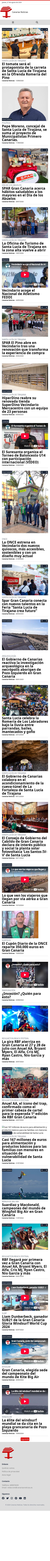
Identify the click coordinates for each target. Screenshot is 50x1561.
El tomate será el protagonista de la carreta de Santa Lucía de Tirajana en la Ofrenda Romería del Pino (24, 71)
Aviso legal (6, 1475)
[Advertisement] (25, 1536)
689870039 (14, 1485)
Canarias (5, 150)
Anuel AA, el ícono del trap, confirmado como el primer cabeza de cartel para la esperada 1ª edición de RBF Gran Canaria (25, 1110)
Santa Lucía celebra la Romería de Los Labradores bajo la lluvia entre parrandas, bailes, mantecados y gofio (25, 725)
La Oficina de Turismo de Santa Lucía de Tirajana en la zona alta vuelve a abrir (24, 246)
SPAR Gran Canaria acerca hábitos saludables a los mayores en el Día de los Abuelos (23, 193)
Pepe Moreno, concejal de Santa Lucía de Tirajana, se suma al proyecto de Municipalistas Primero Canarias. (24, 133)
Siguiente (25, 1439)
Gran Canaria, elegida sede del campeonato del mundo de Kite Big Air (25, 1373)
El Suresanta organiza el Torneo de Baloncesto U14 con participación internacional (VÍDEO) (24, 457)
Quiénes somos (8, 1468)
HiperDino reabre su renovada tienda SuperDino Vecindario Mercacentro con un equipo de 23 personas (25, 404)
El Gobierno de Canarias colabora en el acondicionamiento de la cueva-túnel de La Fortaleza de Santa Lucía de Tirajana (23, 785)
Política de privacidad (10, 1471)
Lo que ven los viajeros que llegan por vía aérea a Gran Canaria (25, 898)
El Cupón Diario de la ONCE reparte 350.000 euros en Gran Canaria (24, 947)
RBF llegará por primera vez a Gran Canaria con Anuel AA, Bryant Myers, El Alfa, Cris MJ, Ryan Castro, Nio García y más (24, 1266)
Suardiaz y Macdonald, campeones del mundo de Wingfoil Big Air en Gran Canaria (24, 1209)
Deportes (5, 260)
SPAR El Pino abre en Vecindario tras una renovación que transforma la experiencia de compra (25, 347)
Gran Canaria (7, 29)
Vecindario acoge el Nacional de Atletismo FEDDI (21, 293)
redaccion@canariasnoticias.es (20, 1487)
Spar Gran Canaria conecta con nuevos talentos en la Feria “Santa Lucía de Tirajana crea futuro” (24, 605)
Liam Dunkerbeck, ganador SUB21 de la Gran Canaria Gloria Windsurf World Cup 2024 (25, 1321)
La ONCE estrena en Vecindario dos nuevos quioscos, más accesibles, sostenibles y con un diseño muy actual (23, 549)
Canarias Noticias (8, 81)
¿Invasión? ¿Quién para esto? (21, 995)
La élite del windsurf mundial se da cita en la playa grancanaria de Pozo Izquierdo (24, 1425)
